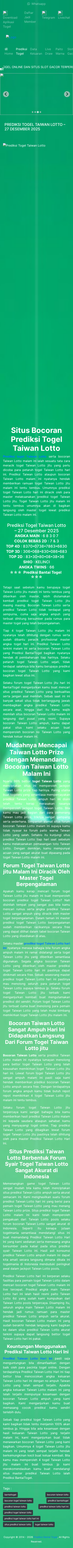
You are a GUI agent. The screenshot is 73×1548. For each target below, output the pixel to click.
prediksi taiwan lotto (15, 1506)
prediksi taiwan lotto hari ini (54, 1506)
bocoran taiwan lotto (58, 1494)
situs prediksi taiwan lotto (17, 1524)
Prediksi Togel (21, 51)
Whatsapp (38, 4)
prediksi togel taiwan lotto (17, 1512)
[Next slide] (67, 94)
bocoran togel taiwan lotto (18, 1500)
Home (8, 51)
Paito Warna (60, 51)
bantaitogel (10, 1494)
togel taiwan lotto (44, 1524)
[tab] (32, 112)
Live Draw (49, 51)
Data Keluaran (36, 51)
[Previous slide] (6, 94)
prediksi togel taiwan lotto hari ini (21, 1518)
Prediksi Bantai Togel (45, 1537)
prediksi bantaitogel (58, 1500)
